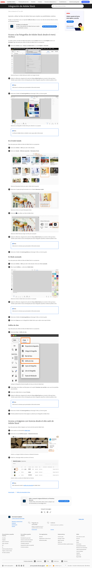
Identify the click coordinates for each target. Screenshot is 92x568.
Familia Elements (62, 1)
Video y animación (5, 543)
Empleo (77, 540)
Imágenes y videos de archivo (7, 550)
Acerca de (78, 538)
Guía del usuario (14, 524)
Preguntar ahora (34, 529)
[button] (8, 566)
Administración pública (43, 540)
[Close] (65, 565)
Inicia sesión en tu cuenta (80, 536)
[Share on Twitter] (44, 512)
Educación (41, 536)
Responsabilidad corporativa (81, 545)
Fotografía (4, 539)
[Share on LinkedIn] (47, 512)
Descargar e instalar (61, 538)
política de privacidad (28, 485)
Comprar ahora (85, 2)
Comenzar (52, 529)
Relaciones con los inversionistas (81, 547)
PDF (3, 545)
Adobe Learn (60, 542)
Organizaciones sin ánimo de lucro (45, 538)
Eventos (77, 542)
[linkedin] (23, 565)
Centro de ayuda (60, 536)
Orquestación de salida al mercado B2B (27, 545)
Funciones (40, 1)
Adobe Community (61, 540)
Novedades (33, 1)
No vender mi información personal (78, 565)
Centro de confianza (79, 551)
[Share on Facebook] (41, 512)
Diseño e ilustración (5, 541)
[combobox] (67, 6)
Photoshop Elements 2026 (23, 1)
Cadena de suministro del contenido (27, 539)
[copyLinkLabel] (50, 512)
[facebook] (16, 565)
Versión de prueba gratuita (74, 1)
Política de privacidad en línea (23, 492)
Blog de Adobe (78, 556)
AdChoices (88, 565)
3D (2, 547)
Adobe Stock (27, 430)
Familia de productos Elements (7, 548)
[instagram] (19, 565)
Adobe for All (78, 554)
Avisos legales (11, 492)
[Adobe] (3, 2)
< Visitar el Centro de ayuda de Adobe (18, 518)
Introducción (14, 523)
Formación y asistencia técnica (50, 1)
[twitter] (21, 565)
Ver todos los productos (6, 552)
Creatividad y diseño (11, 1)
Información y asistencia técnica (17, 521)
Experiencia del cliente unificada (26, 541)
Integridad (78, 553)
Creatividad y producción (25, 543)
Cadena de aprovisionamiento (81, 549)
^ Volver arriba (81, 519)
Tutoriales (13, 526)
